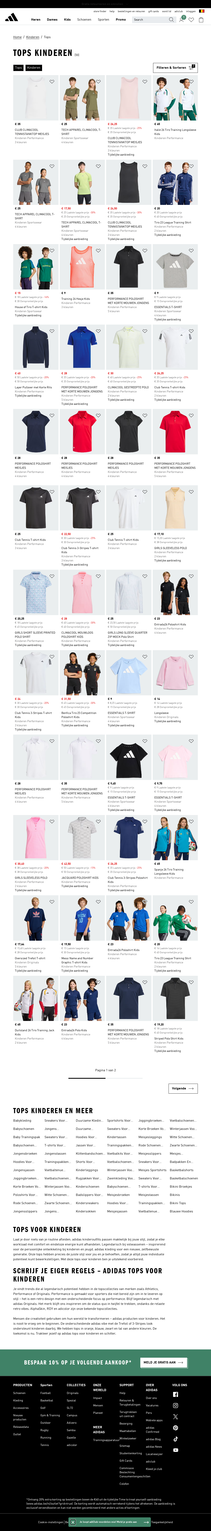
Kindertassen (116, 1137)
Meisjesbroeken (118, 1195)
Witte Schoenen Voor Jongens (56, 1195)
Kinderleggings (87, 1170)
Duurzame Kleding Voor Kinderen (89, 1121)
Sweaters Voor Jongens (55, 1138)
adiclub (179, 11)
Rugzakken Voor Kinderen (87, 1179)
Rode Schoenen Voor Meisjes (149, 1146)
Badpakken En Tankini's (180, 1162)
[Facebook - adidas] (185, 1395)
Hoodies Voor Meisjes (116, 1204)
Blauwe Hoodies (181, 1211)
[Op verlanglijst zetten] (52, 82)
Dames (52, 19)
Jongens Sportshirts (53, 1129)
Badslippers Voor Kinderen (88, 1195)
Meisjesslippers (149, 1153)
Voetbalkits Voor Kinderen (118, 1154)
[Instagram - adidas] (185, 1406)
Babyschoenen (23, 1129)
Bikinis (175, 1195)
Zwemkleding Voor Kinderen (120, 1179)
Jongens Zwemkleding (54, 1212)
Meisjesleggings (150, 1137)
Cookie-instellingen (50, 1522)
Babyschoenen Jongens (23, 1146)
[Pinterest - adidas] (185, 1428)
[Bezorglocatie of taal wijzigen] (201, 11)
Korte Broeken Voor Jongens (27, 1187)
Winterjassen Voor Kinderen (120, 1171)
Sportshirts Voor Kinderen (119, 1121)
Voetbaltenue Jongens (54, 1171)
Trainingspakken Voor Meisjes (150, 1204)
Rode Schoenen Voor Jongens (24, 1204)
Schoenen (84, 19)
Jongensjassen (24, 1170)
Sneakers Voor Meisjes (148, 1162)
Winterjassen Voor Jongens (58, 1187)
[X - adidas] (185, 1417)
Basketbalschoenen (184, 1178)
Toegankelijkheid (162, 1522)
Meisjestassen (148, 1195)
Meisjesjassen (117, 1211)
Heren (35, 19)
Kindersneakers (87, 1203)
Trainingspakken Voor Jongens (57, 1162)
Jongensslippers (25, 1211)
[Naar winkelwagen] (201, 20)
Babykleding (22, 1120)
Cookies (94, 1522)
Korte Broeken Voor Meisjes (152, 1129)
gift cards (153, 11)
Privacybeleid (109, 1522)
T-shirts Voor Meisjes (147, 1187)
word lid (166, 11)
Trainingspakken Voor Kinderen (119, 1146)
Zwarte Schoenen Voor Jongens (57, 1204)
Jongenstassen (55, 1153)
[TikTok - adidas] (185, 1439)
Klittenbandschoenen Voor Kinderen (91, 1154)
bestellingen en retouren (131, 11)
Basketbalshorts (181, 1170)
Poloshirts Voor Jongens (24, 1195)
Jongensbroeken (25, 1153)
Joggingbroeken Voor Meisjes (150, 1121)
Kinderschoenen (87, 1186)
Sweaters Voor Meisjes (148, 1179)
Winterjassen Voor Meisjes (183, 1129)
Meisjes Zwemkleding (180, 1154)
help (112, 11)
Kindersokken (86, 1211)
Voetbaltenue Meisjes (147, 1212)
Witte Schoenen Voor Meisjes (181, 1138)
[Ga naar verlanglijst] (191, 20)
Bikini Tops (178, 1203)
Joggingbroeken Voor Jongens (24, 1179)
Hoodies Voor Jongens (22, 1162)
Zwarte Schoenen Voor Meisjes (182, 1146)
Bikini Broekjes (181, 1186)
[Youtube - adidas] (185, 1450)
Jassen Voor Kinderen (84, 1146)
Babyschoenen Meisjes (117, 1187)
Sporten (103, 19)
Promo (121, 19)
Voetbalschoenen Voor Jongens (57, 1179)
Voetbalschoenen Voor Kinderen (119, 1162)
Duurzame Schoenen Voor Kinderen (86, 1129)
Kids (67, 19)
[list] (83, 68)
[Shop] (11, 18)
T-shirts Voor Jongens (54, 1146)
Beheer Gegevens (76, 1522)
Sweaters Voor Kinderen (117, 1129)
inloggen (191, 11)
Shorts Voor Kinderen (84, 1162)
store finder (100, 11)
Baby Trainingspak (26, 1137)
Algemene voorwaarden (134, 1522)
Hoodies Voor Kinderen (85, 1138)
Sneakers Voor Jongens (55, 1121)
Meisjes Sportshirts (152, 1170)
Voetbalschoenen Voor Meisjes (182, 1121)
